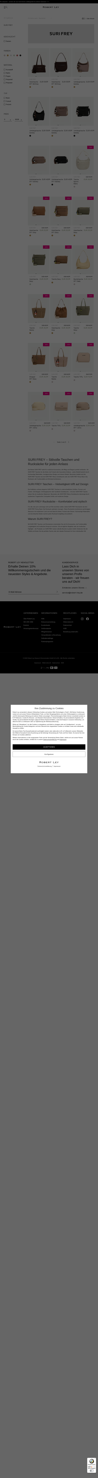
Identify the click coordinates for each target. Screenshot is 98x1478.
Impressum (63, 739)
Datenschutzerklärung (50, 739)
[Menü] (95, 1459)
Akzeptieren (49, 747)
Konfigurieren (49, 754)
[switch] (92, 1471)
